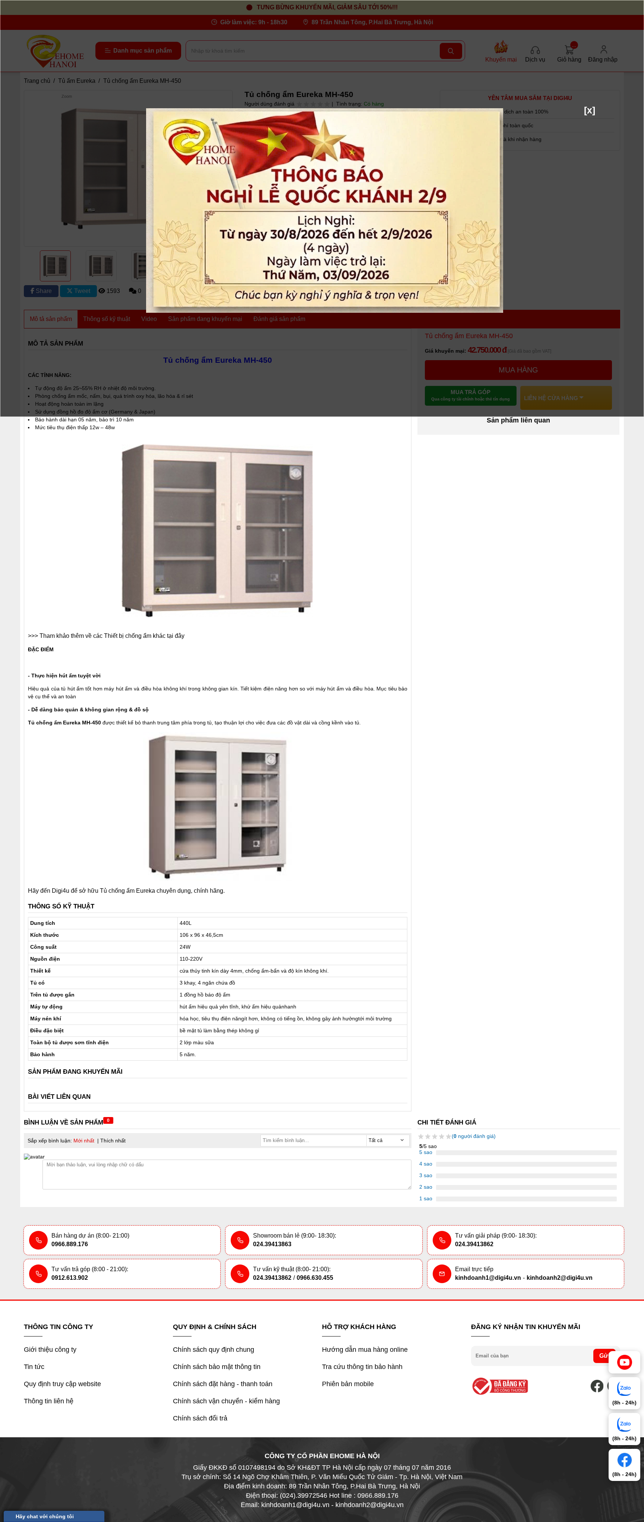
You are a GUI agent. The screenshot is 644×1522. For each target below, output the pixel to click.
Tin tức (34, 1366)
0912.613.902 (69, 1278)
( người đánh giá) (474, 1136)
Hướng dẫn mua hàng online (365, 1349)
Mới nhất (83, 1141)
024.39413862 (474, 1244)
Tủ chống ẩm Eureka (127, 891)
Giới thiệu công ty (50, 1349)
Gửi (604, 1356)
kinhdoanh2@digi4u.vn (560, 1278)
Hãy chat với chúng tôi (45, 1516)
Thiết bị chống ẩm (128, 636)
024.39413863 (272, 1244)
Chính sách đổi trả (200, 1418)
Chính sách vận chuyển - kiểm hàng (226, 1401)
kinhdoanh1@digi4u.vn (488, 1278)
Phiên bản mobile (348, 1384)
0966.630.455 (315, 1278)
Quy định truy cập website (62, 1384)
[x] (589, 110)
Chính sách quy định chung (213, 1349)
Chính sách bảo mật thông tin (217, 1366)
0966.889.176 (69, 1244)
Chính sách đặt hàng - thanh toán (222, 1384)
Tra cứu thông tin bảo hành (362, 1366)
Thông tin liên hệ (48, 1401)
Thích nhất (113, 1141)
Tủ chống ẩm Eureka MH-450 (64, 723)
